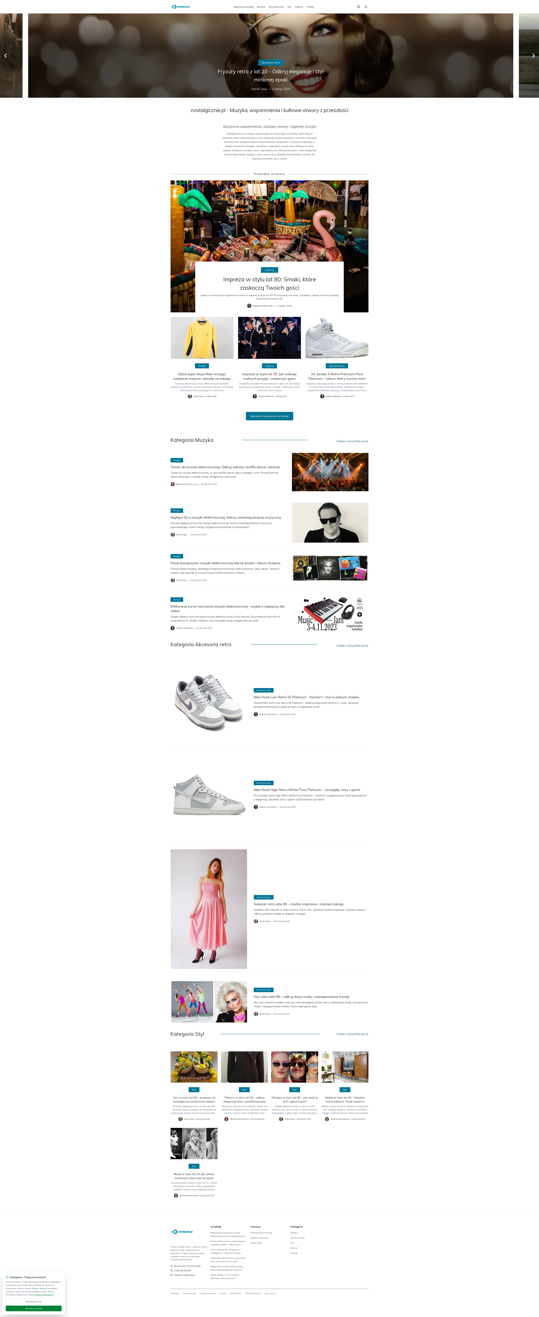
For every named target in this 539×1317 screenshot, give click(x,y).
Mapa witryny (270, 1293)
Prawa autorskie (189, 1293)
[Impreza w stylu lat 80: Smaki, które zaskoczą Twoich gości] (269, 246)
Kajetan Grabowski (259, 1238)
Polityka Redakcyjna (253, 1293)
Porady (310, 6)
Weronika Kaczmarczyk (261, 1233)
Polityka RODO (235, 1293)
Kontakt (223, 1293)
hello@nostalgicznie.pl (184, 1275)
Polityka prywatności (208, 1293)
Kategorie (297, 1226)
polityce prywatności (44, 1294)
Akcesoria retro (276, 6)
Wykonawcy (269, 62)
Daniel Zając (256, 1243)
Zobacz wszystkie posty (352, 441)
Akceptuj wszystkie (33, 1308)
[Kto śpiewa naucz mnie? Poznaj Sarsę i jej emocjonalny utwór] (269, 55)
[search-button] (358, 6)
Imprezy (299, 6)
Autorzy (256, 1226)
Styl (289, 6)
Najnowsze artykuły (243, 6)
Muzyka (261, 6)
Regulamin (175, 1293)
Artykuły (216, 1226)
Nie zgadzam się (33, 1301)
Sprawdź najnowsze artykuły (269, 416)
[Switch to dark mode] (365, 6)
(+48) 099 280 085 (182, 1270)
